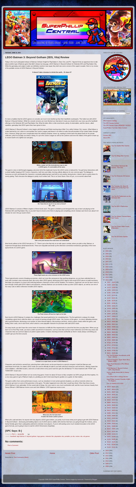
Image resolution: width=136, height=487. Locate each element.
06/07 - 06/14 (111, 389)
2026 (107, 251)
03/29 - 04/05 (111, 415)
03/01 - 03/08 (111, 426)
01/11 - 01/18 (111, 444)
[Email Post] (28, 434)
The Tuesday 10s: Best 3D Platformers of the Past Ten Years (120, 187)
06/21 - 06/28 (111, 353)
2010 (107, 461)
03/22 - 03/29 (111, 418)
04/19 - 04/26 (111, 408)
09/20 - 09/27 (111, 319)
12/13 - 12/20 (111, 287)
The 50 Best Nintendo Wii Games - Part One (119, 166)
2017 (107, 274)
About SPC (106, 138)
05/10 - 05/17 (111, 400)
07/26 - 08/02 (111, 340)
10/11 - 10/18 (111, 311)
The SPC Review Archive (111, 123)
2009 (107, 463)
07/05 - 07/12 (111, 348)
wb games (86, 436)
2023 (107, 259)
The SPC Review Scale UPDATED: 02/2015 (117, 125)
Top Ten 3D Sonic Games (119, 236)
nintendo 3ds (49, 436)
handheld (13, 436)
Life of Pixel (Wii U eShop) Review (117, 376)
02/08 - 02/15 (111, 434)
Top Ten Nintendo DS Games (120, 176)
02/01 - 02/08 (111, 436)
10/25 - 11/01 (111, 306)
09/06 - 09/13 (111, 324)
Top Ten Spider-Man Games (120, 145)
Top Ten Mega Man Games (120, 156)
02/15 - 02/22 (111, 431)
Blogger (94, 479)
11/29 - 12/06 (111, 292)
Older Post (94, 453)
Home (52, 453)
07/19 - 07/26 (111, 342)
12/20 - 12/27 (111, 285)
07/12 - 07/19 (111, 345)
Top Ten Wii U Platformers (119, 206)
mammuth (80, 479)
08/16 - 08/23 (111, 332)
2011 (107, 458)
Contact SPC (107, 135)
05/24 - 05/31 (111, 394)
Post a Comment (13, 445)
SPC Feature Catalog (110, 121)
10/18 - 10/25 (111, 308)
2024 (107, 256)
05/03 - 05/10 (111, 402)
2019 (107, 269)
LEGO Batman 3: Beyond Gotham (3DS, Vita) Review (117, 369)
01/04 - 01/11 (111, 447)
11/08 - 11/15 (111, 300)
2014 (107, 450)
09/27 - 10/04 (111, 316)
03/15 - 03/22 (111, 421)
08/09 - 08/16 (111, 335)
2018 (107, 272)
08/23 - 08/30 (111, 329)
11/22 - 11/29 (111, 295)
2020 (107, 267)
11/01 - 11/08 (111, 303)
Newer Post (10, 453)
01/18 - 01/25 (111, 442)
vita (81, 436)
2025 (107, 253)
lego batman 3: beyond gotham (27, 436)
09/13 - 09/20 (111, 321)
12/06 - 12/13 (111, 290)
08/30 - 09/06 (111, 327)
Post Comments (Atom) (21, 457)
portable (67, 436)
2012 (107, 455)
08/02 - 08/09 (111, 337)
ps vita (73, 436)
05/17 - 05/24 (111, 397)
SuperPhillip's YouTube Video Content (115, 128)
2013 (107, 453)
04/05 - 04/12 (111, 413)
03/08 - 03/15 (111, 423)
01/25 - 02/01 (111, 439)
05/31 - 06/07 (111, 392)
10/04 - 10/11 (111, 313)
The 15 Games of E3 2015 (115, 383)
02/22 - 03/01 (111, 429)
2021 (107, 264)
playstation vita (59, 436)
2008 (107, 466)
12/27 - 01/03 (111, 282)
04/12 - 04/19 (111, 410)
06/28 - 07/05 (111, 350)
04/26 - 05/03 (111, 405)
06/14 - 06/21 (111, 387)
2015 (107, 280)
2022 (107, 261)
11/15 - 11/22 (111, 298)
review (77, 436)
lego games (41, 436)
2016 (107, 277)
